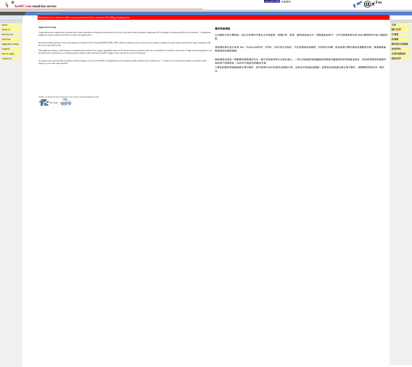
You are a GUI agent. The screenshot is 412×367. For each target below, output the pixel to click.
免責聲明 (286, 1)
